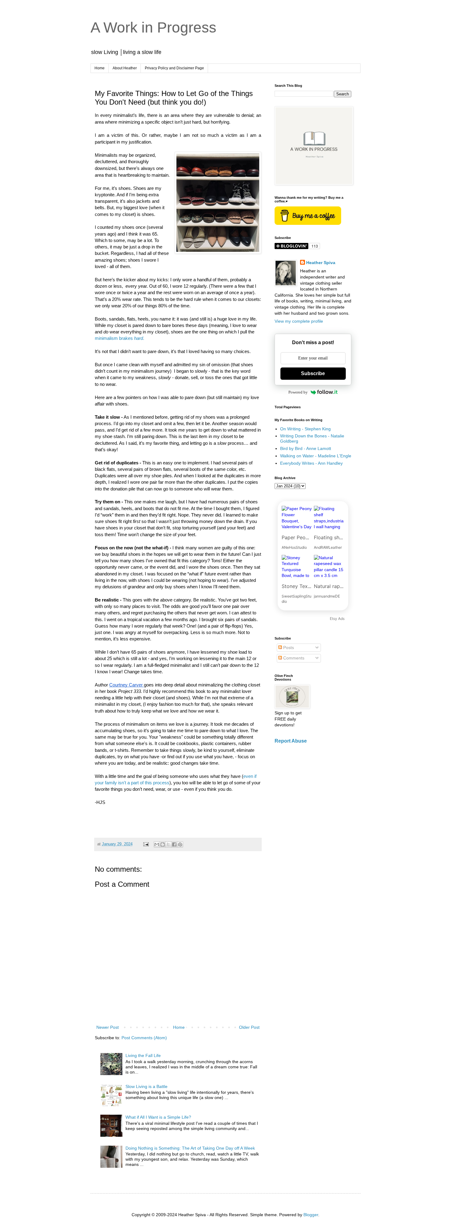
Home (99, 68)
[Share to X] (168, 844)
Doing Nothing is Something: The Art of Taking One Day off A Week (190, 1148)
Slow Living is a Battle (146, 1086)
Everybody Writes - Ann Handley (311, 463)
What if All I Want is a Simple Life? (158, 1117)
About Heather (125, 68)
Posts (288, 647)
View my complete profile (299, 321)
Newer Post (107, 1027)
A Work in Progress (153, 27)
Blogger (310, 1214)
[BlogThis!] (163, 844)
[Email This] (157, 844)
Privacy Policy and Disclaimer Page (174, 68)
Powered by (298, 392)
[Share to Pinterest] (180, 844)
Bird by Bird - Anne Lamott (305, 448)
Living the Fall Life (143, 1055)
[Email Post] (145, 844)
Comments (293, 657)
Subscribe (313, 373)
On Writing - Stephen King (305, 428)
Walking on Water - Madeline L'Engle (315, 455)
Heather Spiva (320, 262)
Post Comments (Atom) (144, 1037)
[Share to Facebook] (174, 844)
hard (138, 338)
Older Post (249, 1027)
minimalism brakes (114, 338)
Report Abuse (291, 741)
